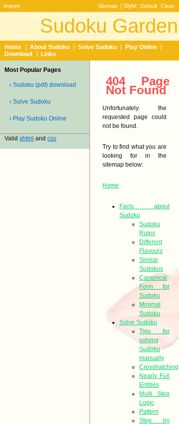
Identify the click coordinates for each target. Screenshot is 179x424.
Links (48, 54)
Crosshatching (159, 366)
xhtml (26, 138)
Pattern (149, 411)
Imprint (11, 6)
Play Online (141, 47)
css (51, 138)
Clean (168, 6)
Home (12, 47)
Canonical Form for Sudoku (154, 286)
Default (148, 6)
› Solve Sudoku (30, 101)
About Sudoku (50, 47)
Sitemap (107, 6)
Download (18, 54)
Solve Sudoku (97, 47)
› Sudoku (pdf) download (42, 84)
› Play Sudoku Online (38, 118)
